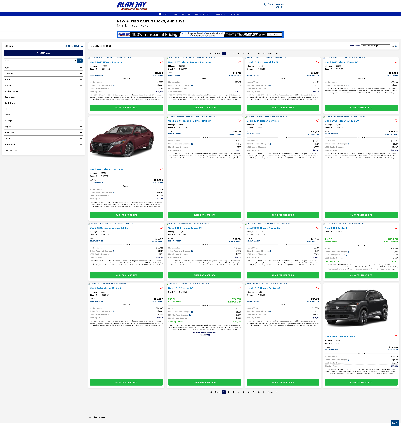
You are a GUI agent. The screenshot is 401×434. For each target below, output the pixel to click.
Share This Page (75, 46)
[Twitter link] (282, 8)
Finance (186, 14)
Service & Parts (203, 14)
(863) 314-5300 (275, 4)
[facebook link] (274, 8)
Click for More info (126, 108)
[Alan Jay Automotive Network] (132, 10)
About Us (235, 14)
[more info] (126, 58)
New (165, 14)
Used (175, 14)
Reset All (44, 53)
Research (221, 14)
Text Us (395, 423)
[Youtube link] (278, 8)
